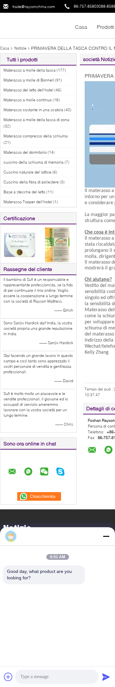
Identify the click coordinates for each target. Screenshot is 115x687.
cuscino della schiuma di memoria (34, 162)
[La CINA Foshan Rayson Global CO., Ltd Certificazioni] (19, 244)
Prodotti (105, 27)
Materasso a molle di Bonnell (29, 80)
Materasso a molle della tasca (30, 70)
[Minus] (106, 536)
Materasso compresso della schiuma (36, 136)
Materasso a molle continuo (28, 99)
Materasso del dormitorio (25, 152)
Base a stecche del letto (24, 191)
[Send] (106, 677)
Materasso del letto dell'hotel (28, 90)
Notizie (20, 48)
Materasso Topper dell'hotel (28, 201)
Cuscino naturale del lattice (27, 172)
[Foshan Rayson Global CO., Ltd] (35, 25)
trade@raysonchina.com (33, 6)
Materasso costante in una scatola (33, 109)
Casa (81, 27)
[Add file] (8, 677)
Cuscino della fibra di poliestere (31, 182)
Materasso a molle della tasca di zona (36, 119)
